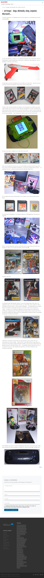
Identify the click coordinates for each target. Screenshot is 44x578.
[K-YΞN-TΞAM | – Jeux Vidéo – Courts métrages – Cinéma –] (4, 2)
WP (6, 576)
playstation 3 (19, 551)
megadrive (24, 539)
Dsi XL (18, 530)
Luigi (24, 534)
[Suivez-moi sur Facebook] (37, 574)
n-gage (23, 541)
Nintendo (22, 544)
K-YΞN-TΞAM (7, 574)
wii (25, 562)
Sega (25, 558)
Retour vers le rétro (6, 545)
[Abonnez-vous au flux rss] (33, 574)
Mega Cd (19, 539)
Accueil (3, 7)
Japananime (5, 540)
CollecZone (5, 532)
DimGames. (5, 534)
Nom (6, 494)
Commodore (23, 527)
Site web (7, 503)
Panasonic (19, 548)
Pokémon (19, 555)
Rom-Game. (5, 547)
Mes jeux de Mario (6, 542)
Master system (20, 537)
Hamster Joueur (6, 539)
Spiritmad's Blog (6, 548)
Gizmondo (19, 534)
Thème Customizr (17, 576)
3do (18, 525)
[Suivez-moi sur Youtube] (40, 574)
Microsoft (19, 541)
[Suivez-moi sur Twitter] (35, 574)
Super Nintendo (20, 562)
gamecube (19, 532)
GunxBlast (5, 537)
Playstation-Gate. (6, 543)
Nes (18, 544)
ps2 (23, 555)
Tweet (40, 467)
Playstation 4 (20, 553)
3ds (21, 525)
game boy (23, 530)
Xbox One (24, 565)
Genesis (24, 532)
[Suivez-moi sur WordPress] (38, 574)
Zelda (18, 567)
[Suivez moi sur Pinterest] (42, 574)
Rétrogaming (19, 558)
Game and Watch (6, 535)
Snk (18, 560)
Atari (18, 527)
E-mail (7, 498)
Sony (21, 560)
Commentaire (8, 485)
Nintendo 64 (19, 546)
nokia (24, 546)
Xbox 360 (19, 565)
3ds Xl (24, 525)
